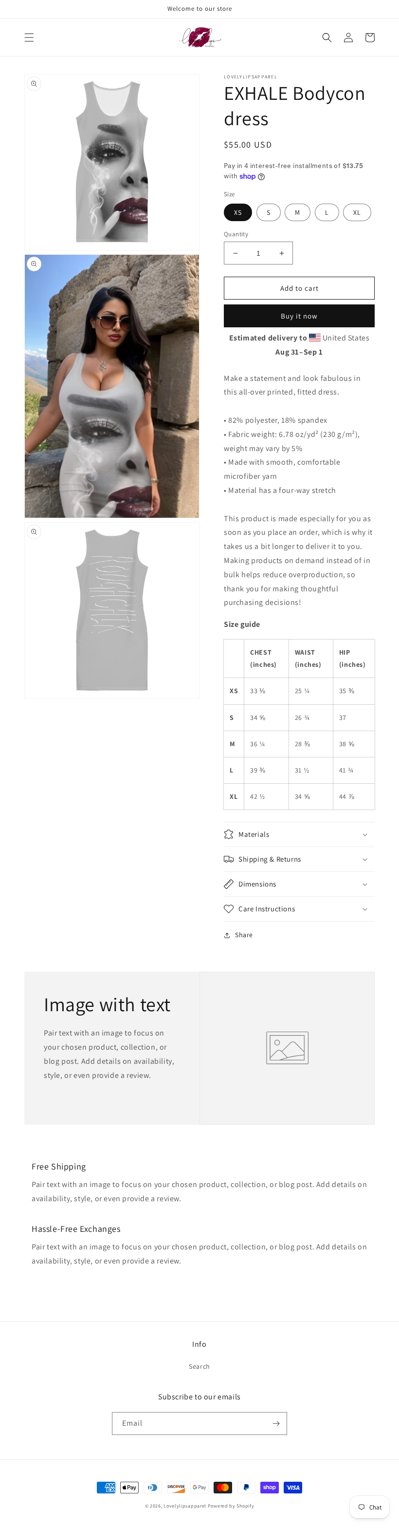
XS (238, 212)
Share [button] (244, 934)
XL (357, 212)
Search (199, 1366)
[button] (29, 37)
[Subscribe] (276, 1423)
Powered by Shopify (231, 1506)
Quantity (236, 234)
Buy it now (299, 316)
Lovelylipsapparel (184, 1506)
